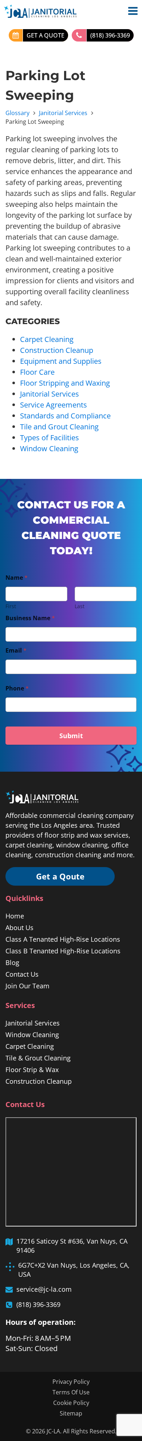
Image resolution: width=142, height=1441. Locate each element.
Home (14, 916)
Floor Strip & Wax (32, 1069)
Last (79, 606)
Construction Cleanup (56, 350)
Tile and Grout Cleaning (59, 427)
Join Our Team (27, 985)
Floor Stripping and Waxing (65, 383)
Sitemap (71, 1413)
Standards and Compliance (65, 416)
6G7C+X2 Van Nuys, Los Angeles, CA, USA (74, 1270)
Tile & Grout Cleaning (38, 1058)
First (10, 606)
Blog (12, 962)
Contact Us (22, 974)
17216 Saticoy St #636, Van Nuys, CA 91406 (71, 1246)
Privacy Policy (71, 1382)
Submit (71, 735)
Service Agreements (53, 405)
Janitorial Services (63, 113)
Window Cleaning (49, 448)
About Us (19, 927)
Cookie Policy (71, 1403)
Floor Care (37, 372)
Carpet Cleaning (47, 339)
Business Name (30, 618)
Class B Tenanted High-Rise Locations (63, 950)
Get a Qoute (60, 876)
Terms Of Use (71, 1392)
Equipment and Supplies (61, 361)
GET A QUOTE (45, 35)
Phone (17, 688)
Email (16, 650)
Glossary (17, 113)
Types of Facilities (49, 437)
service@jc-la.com (44, 1289)
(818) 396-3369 (110, 35)
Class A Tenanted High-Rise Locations (62, 939)
